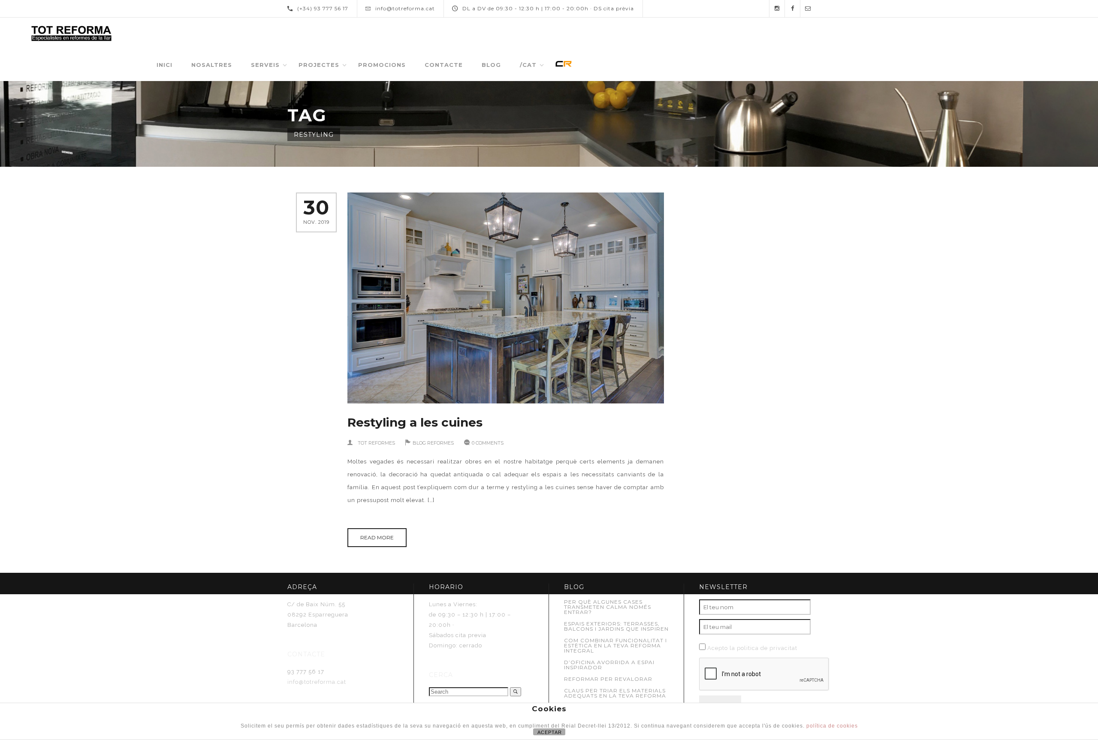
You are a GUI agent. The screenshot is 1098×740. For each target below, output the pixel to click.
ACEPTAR (549, 732)
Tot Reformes (376, 443)
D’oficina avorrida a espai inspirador (609, 665)
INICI (164, 64)
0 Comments (488, 443)
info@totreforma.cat (316, 682)
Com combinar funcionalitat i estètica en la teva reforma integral (615, 645)
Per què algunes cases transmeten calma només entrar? (607, 607)
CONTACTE (444, 64)
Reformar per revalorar (608, 679)
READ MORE (377, 537)
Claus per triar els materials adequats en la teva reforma (615, 693)
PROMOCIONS (382, 64)
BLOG (491, 64)
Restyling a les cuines (415, 422)
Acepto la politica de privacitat (752, 648)
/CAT (528, 64)
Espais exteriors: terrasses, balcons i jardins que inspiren (616, 626)
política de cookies (832, 726)
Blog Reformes (433, 443)
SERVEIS (265, 64)
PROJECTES (319, 64)
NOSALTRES (211, 64)
